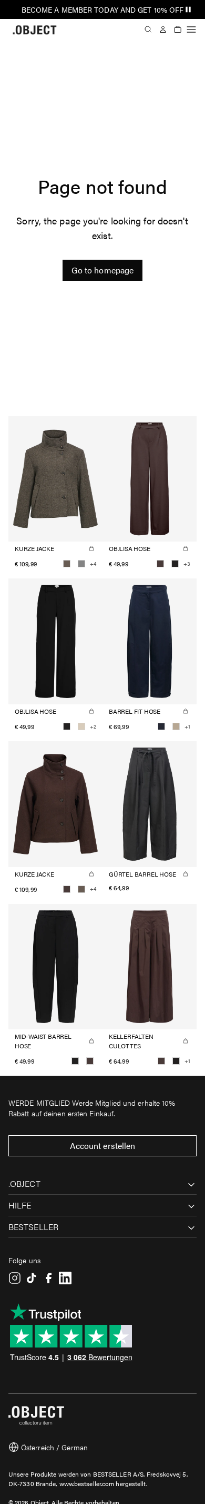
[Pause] (188, 9)
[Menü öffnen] (191, 29)
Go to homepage (102, 270)
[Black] (175, 563)
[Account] (163, 29)
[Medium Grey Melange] (81, 563)
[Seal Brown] (160, 563)
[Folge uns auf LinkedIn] (65, 1278)
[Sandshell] (81, 726)
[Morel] (66, 563)
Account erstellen (103, 1145)
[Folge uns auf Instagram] (14, 1278)
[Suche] (148, 29)
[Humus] (176, 726)
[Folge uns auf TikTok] (31, 1278)
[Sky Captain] (161, 726)
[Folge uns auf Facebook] (48, 1278)
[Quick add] (91, 548)
